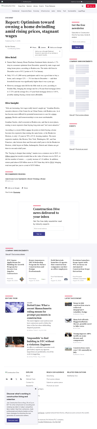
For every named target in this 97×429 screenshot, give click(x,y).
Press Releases (50, 6)
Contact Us (30, 382)
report (28, 130)
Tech (64, 11)
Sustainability (72, 11)
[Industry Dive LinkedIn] (7, 379)
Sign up (91, 6)
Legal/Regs (81, 11)
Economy (36, 11)
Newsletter (29, 386)
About (28, 376)
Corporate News (26, 11)
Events (41, 6)
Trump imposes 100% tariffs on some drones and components (82, 336)
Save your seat (13, 420)
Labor (53, 11)
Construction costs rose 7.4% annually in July (82, 350)
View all (71, 115)
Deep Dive (21, 6)
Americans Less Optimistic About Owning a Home (25, 179)
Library (35, 6)
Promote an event (82, 149)
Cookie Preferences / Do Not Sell (49, 422)
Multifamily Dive (27, 1)
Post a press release (82, 115)
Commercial (15, 11)
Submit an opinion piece (55, 382)
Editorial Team (30, 379)
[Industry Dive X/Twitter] (16, 379)
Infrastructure (45, 11)
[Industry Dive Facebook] (12, 379)
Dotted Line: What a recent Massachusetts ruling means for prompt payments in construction (39, 312)
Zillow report (10, 156)
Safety (59, 11)
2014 (52, 162)
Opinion (29, 6)
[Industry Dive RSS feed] (21, 379)
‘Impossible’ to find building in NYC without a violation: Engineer (40, 341)
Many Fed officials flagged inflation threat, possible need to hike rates (82, 322)
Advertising (50, 376)
